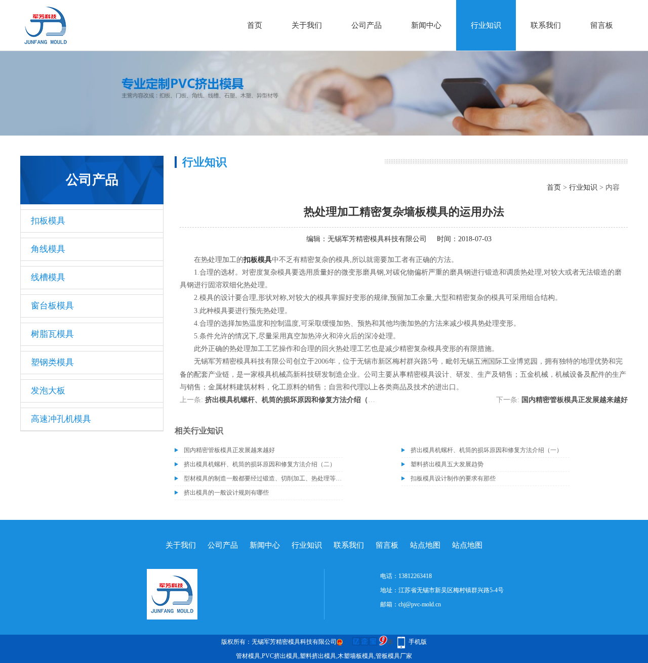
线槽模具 (48, 277)
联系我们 (546, 25)
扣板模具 (48, 221)
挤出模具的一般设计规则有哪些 (226, 492)
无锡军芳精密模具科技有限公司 (377, 239)
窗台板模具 (52, 306)
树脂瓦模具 (52, 334)
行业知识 (486, 25)
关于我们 (307, 25)
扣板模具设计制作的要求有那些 (453, 478)
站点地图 (425, 545)
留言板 (601, 25)
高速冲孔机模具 (61, 419)
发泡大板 (48, 390)
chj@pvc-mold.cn (419, 604)
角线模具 (48, 249)
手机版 (418, 641)
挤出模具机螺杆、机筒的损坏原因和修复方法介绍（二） (260, 464)
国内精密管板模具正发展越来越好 (574, 400)
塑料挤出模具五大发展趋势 (447, 464)
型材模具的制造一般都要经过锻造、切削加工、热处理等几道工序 (263, 478)
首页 (254, 25)
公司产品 (366, 25)
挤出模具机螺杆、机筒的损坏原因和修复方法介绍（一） (293, 400)
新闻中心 (426, 25)
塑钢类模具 (52, 362)
